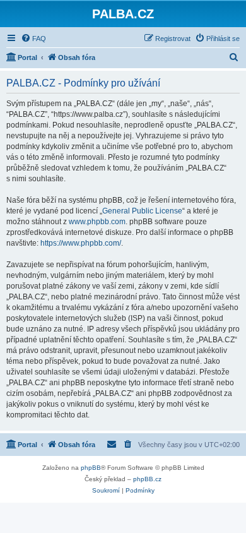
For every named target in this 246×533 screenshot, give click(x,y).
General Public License (142, 211)
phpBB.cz (147, 479)
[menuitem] (33, 38)
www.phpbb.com (97, 221)
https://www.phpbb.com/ (80, 243)
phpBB (91, 467)
